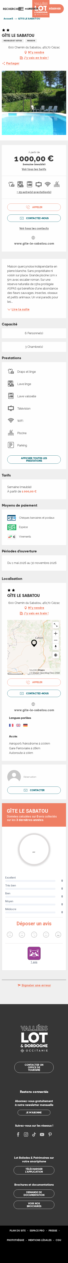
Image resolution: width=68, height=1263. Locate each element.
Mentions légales (39, 1240)
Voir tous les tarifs (34, 169)
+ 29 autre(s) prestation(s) (34, 192)
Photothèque (15, 1240)
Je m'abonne (34, 1112)
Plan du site (18, 1230)
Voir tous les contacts (34, 228)
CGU (58, 1240)
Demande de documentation (34, 1193)
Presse (53, 1230)
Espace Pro (37, 1230)
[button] (12, 8)
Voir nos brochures (34, 1205)
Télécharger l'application (34, 1170)
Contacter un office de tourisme (34, 1067)
